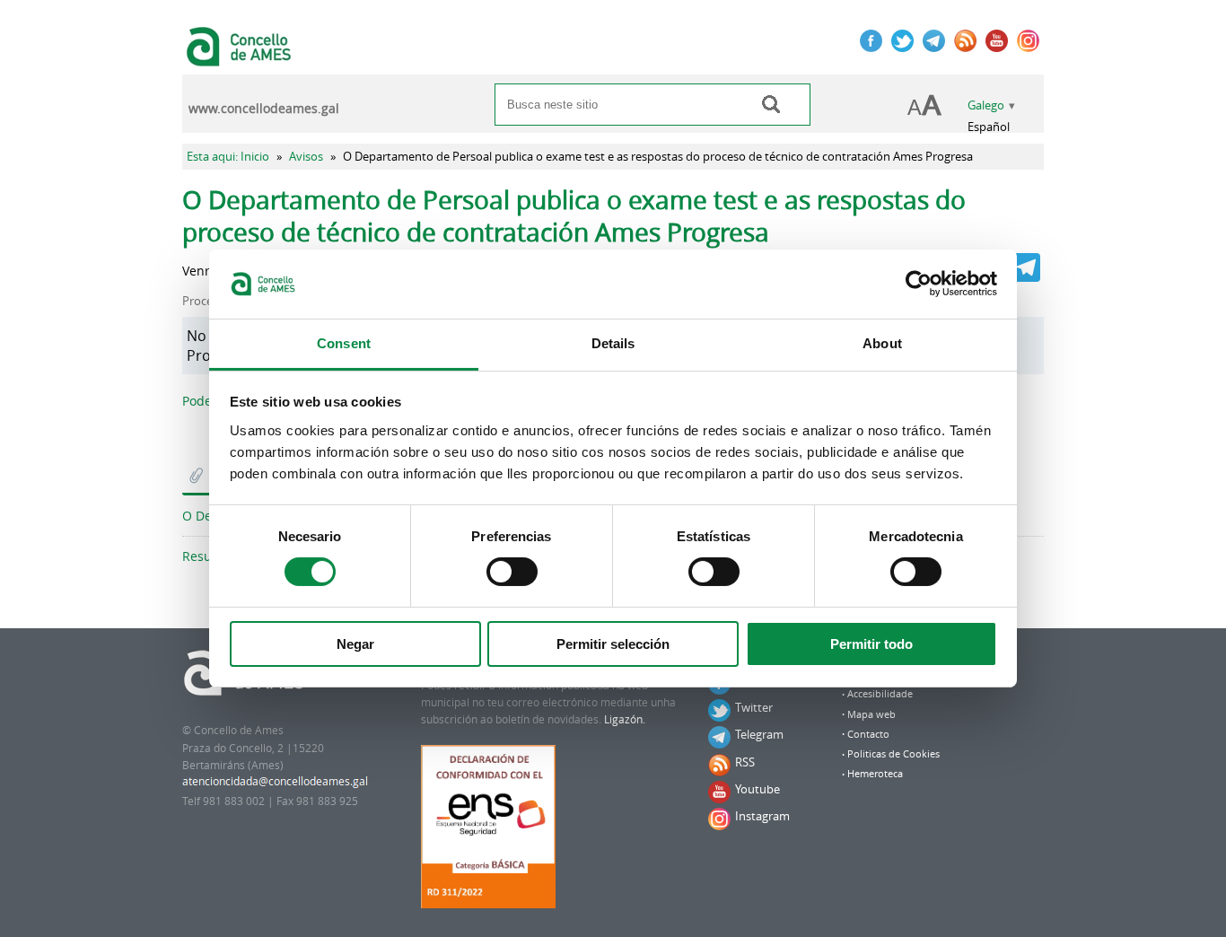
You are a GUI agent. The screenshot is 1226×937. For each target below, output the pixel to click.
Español (989, 127)
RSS (745, 762)
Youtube (757, 789)
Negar (355, 644)
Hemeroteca (875, 773)
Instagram (762, 816)
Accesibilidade (880, 693)
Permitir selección (613, 644)
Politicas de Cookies (893, 754)
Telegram (759, 734)
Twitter (754, 707)
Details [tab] (613, 343)
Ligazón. (624, 719)
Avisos (306, 156)
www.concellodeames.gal (263, 109)
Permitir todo (871, 644)
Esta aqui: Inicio (228, 156)
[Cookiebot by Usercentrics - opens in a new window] (918, 283)
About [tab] (882, 343)
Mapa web (871, 714)
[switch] (512, 571)
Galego (986, 105)
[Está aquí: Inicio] (241, 57)
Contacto (868, 734)
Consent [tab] (344, 343)
